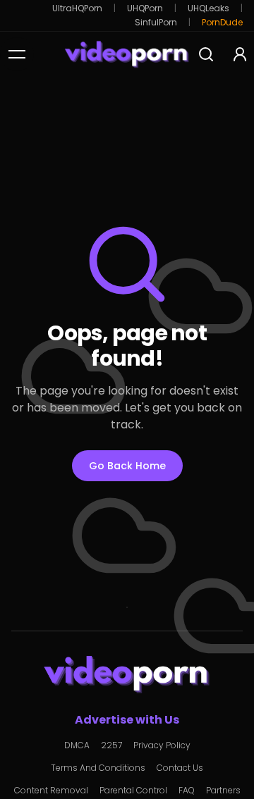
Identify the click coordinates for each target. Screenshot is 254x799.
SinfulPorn (156, 22)
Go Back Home (127, 466)
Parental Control (133, 790)
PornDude (222, 22)
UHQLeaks (208, 8)
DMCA (77, 745)
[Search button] (206, 54)
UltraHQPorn (77, 8)
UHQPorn (145, 8)
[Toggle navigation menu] (17, 54)
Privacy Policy (161, 745)
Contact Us (180, 768)
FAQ (187, 790)
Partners (223, 790)
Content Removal (51, 790)
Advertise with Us (127, 720)
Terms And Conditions (98, 768)
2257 (111, 745)
